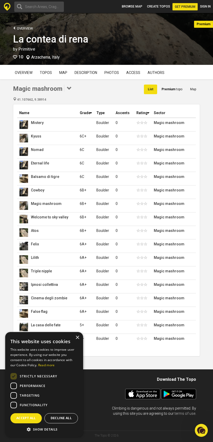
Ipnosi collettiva (44, 284)
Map (63, 73)
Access (133, 73)
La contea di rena (50, 39)
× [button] (77, 338)
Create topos (158, 6)
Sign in (205, 6)
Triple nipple (41, 271)
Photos (111, 73)
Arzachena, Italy (45, 57)
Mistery (37, 123)
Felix (35, 244)
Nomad (37, 150)
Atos (35, 231)
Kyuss (36, 136)
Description (86, 73)
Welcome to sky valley (49, 217)
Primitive (26, 49)
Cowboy (37, 190)
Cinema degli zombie (49, 298)
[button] (44, 429)
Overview (24, 28)
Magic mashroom (169, 123)
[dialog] (44, 384)
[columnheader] (47, 113)
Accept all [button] (26, 418)
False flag (39, 311)
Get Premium (185, 7)
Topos (46, 73)
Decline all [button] (61, 418)
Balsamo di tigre (45, 177)
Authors (156, 73)
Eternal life (40, 163)
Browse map (132, 6)
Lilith (35, 257)
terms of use (185, 413)
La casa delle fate (46, 325)
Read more (46, 365)
